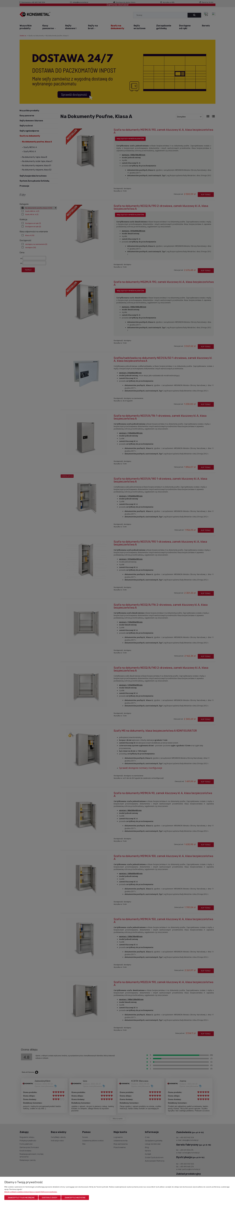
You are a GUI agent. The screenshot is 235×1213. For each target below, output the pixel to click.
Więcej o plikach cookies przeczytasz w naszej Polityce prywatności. (30, 1192)
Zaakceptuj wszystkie (75, 1198)
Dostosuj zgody (49, 1198)
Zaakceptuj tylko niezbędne (21, 1198)
